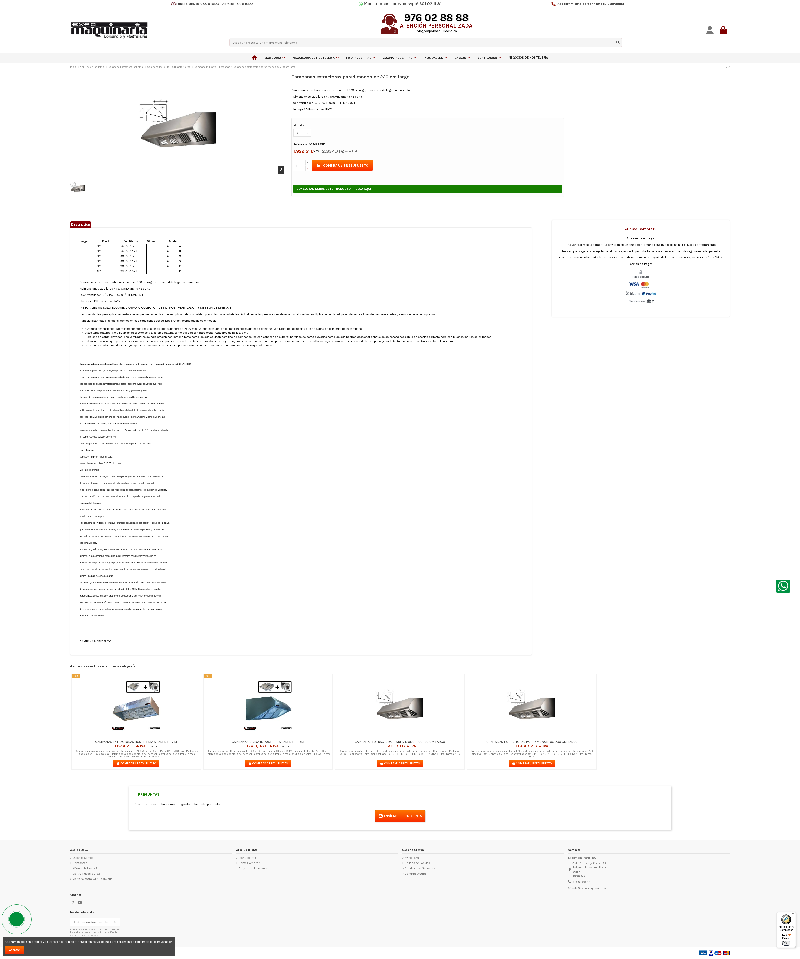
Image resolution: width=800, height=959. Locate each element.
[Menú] (793, 914)
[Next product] (729, 67)
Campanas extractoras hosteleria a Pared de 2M (136, 742)
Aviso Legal (412, 858)
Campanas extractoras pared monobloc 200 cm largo (532, 742)
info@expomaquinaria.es (589, 888)
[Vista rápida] (142, 736)
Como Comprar (249, 863)
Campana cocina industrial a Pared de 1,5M (268, 742)
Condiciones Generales (420, 868)
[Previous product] (726, 67)
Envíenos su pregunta (403, 816)
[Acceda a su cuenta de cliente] (710, 30)
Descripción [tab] (80, 224)
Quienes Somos (83, 858)
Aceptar (14, 950)
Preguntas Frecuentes (254, 868)
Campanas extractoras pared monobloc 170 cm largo (400, 742)
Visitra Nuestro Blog (86, 873)
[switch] (786, 943)
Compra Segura (415, 873)
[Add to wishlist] (130, 736)
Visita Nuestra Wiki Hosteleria (92, 879)
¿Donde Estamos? (85, 868)
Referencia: (300, 144)
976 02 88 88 (581, 882)
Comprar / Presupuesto (346, 165)
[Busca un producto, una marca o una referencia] (618, 42)
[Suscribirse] (115, 922)
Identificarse (247, 858)
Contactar (80, 863)
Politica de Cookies (417, 863)
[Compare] (136, 736)
